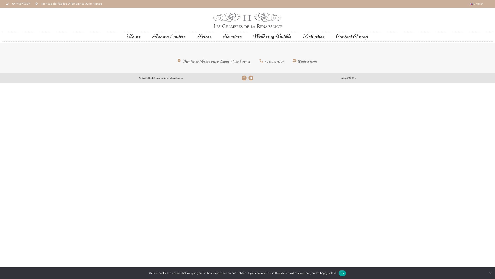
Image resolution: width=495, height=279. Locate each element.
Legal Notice (348, 78)
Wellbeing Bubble (272, 36)
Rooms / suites (169, 36)
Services (232, 36)
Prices (204, 36)
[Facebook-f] (244, 78)
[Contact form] (305, 61)
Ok (342, 273)
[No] (490, 273)
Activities (313, 36)
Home (134, 36)
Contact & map (352, 36)
